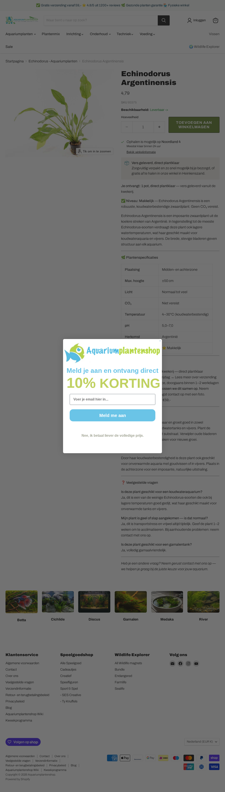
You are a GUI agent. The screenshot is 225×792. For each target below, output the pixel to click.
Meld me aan (112, 415)
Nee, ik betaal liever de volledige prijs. (113, 435)
